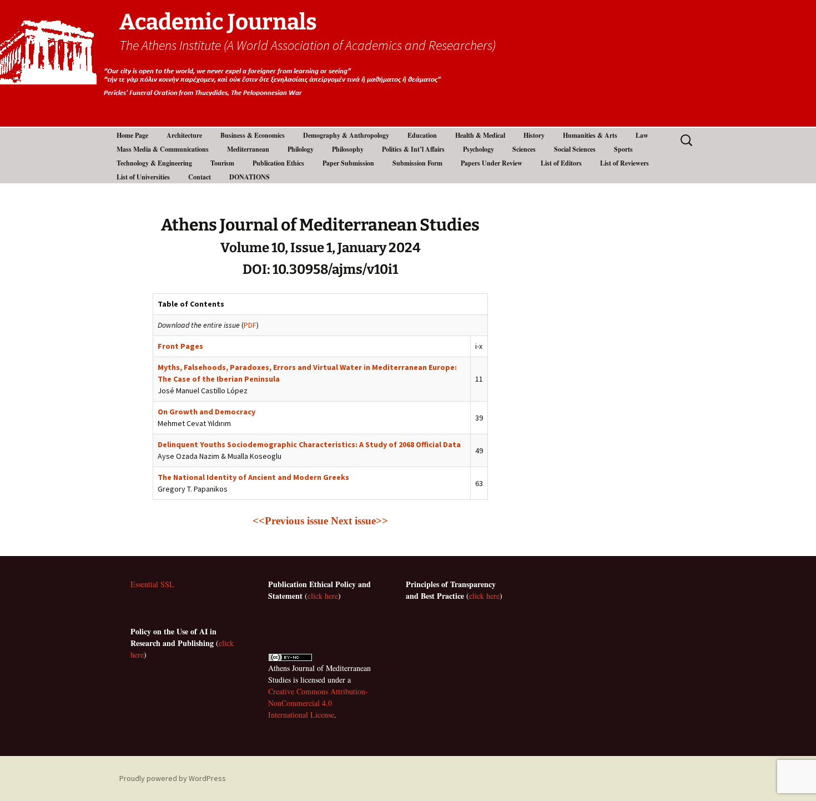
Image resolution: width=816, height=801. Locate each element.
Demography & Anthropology (346, 135)
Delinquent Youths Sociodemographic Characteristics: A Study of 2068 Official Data (309, 444)
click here (323, 595)
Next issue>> (359, 521)
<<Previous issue (290, 521)
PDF (250, 325)
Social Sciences (575, 149)
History (534, 135)
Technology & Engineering (154, 163)
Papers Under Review (491, 163)
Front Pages (180, 346)
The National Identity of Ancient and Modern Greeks (253, 477)
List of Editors (561, 163)
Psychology (478, 149)
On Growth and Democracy (206, 412)
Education (422, 135)
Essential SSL (152, 584)
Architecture (184, 135)
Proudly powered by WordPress (172, 778)
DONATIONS (249, 177)
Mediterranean (248, 149)
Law (642, 135)
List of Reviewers (624, 163)
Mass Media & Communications (163, 149)
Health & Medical (480, 135)
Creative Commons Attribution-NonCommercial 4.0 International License (318, 703)
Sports (623, 149)
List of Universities (143, 177)
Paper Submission (348, 163)
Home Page (132, 135)
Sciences (524, 149)
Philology (301, 149)
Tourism (222, 163)
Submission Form (417, 163)
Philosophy (348, 149)
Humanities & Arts (590, 135)
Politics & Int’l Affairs (413, 149)
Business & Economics (252, 135)
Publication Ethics (278, 163)
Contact (199, 177)
